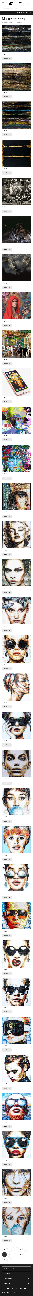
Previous (4, 1249)
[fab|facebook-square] (8, 1288)
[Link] (12, 3)
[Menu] (3, 3)
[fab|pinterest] (20, 1288)
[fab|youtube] (25, 1288)
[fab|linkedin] (12, 1288)
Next (9, 1259)
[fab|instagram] (16, 1288)
